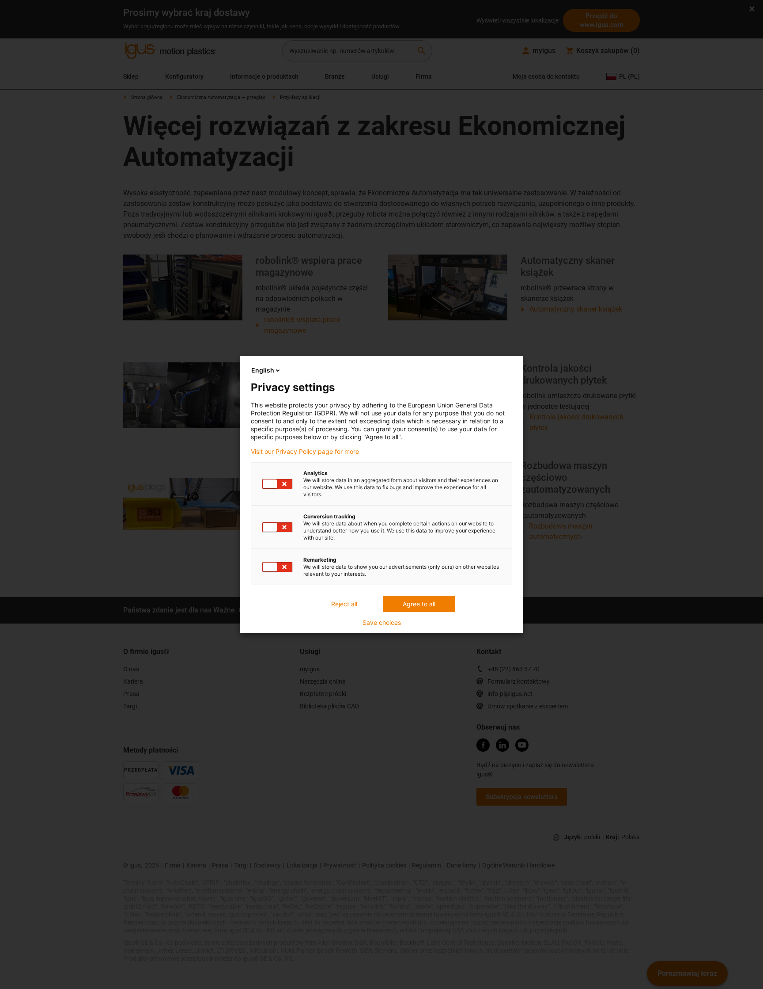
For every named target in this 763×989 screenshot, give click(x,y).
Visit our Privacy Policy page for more (305, 451)
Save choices (382, 622)
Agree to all (419, 604)
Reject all (344, 604)
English (262, 370)
